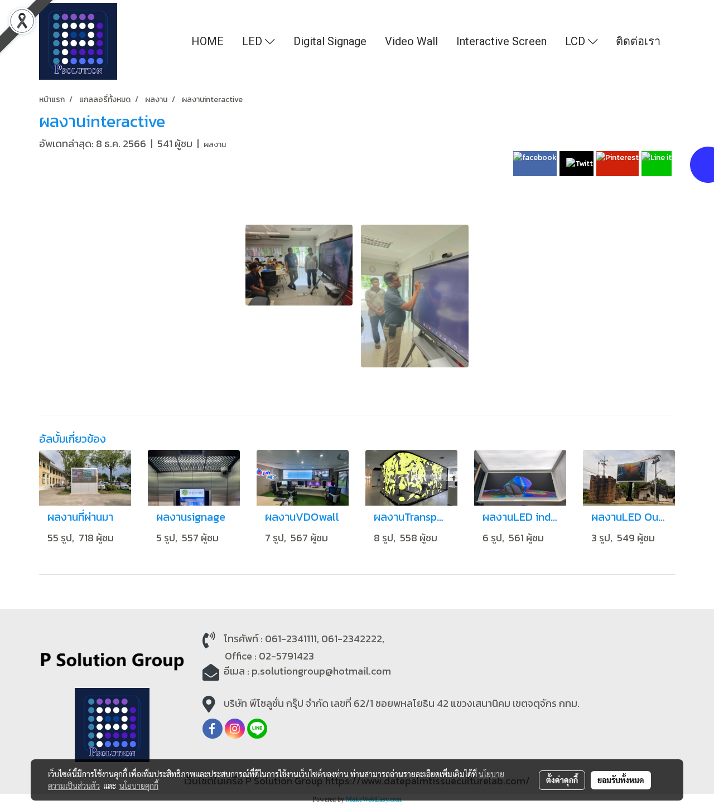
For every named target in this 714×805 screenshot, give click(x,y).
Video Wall (411, 41)
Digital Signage (329, 41)
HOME (207, 41)
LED (253, 41)
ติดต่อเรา (638, 41)
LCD (576, 41)
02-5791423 (286, 655)
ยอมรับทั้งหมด (620, 780)
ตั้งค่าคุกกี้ (562, 780)
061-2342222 (351, 638)
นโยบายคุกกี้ (138, 785)
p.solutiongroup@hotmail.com (321, 670)
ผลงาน (215, 145)
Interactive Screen (501, 41)
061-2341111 (291, 638)
